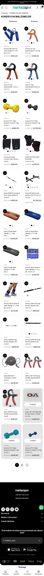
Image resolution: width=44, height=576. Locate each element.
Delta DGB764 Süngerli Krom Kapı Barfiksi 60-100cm (12, 194)
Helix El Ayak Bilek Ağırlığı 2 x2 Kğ (10, 268)
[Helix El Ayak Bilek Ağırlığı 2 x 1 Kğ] (11, 218)
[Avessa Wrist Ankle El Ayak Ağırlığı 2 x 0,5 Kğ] (33, 254)
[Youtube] (17, 509)
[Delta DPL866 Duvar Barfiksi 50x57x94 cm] (33, 179)
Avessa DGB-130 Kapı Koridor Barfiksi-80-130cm (32, 305)
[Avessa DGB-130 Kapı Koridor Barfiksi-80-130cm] (33, 290)
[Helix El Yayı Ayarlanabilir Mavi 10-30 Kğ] (33, 71)
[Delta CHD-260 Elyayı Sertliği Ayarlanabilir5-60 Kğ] (33, 362)
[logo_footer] (22, 490)
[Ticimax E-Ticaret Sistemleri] (22, 567)
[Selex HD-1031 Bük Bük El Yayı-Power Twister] (33, 398)
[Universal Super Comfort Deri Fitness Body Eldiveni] (11, 143)
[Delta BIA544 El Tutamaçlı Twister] (11, 362)
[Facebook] (3, 509)
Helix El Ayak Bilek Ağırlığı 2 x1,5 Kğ (31, 232)
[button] (10, 43)
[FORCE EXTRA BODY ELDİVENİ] (33, 143)
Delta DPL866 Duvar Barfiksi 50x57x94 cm (33, 194)
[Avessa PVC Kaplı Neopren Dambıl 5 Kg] (33, 107)
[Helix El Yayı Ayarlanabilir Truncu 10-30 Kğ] (11, 71)
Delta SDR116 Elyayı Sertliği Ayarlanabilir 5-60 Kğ (12, 413)
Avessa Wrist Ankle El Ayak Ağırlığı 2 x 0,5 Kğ (32, 268)
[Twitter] (8, 509)
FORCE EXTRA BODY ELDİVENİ (32, 158)
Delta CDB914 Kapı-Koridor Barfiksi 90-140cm (10, 341)
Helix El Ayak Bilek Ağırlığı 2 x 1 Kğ (10, 232)
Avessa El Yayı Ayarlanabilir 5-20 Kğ (32, 50)
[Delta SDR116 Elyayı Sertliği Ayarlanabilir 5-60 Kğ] (11, 398)
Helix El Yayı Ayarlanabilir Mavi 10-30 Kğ (32, 86)
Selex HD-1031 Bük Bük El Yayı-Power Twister (33, 413)
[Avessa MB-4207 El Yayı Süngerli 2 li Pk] (11, 35)
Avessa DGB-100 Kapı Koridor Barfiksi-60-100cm (32, 341)
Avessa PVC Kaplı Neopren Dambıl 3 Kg (11, 122)
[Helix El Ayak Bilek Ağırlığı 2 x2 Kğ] (11, 254)
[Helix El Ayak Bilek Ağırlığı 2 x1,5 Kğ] (33, 218)
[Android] (30, 549)
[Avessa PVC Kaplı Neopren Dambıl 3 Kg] (11, 107)
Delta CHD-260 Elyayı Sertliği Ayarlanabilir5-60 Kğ (33, 377)
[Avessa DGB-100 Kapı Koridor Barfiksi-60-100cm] (33, 326)
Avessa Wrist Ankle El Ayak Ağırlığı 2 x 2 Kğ (11, 304)
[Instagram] (12, 509)
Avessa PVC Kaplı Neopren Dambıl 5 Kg (32, 122)
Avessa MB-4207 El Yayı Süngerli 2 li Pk (11, 50)
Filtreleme (13, 21)
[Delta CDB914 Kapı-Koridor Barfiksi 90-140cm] (11, 326)
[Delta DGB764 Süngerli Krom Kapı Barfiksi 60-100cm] (11, 179)
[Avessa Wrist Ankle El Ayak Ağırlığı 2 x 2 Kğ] (11, 290)
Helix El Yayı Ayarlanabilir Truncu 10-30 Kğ (11, 86)
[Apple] (13, 549)
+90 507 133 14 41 (22, 495)
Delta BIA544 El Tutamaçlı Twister (10, 377)
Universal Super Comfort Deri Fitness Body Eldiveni (11, 158)
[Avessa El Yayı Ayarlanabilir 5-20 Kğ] (33, 35)
